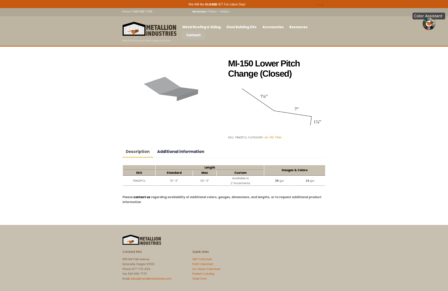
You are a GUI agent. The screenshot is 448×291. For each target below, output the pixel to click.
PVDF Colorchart (202, 264)
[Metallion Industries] (149, 33)
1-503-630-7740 (142, 11)
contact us (141, 197)
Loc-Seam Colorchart (206, 269)
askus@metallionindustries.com (151, 278)
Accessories (273, 27)
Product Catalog (203, 274)
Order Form (199, 278)
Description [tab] (138, 151)
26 (277, 181)
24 (307, 181)
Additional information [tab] (180, 151)
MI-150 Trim (273, 137)
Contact (193, 35)
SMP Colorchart (202, 259)
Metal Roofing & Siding (202, 27)
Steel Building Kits (241, 27)
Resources (298, 27)
